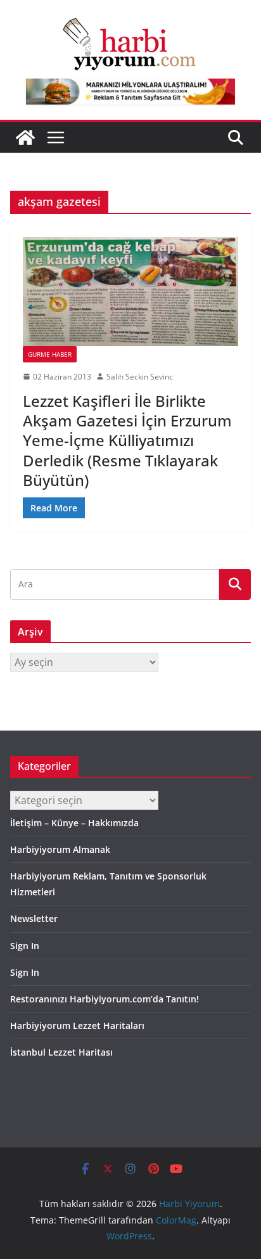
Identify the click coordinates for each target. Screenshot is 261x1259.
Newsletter (34, 918)
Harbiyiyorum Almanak (60, 849)
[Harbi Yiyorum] (25, 137)
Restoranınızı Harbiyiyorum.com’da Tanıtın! (104, 999)
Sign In (24, 946)
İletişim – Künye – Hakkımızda (74, 823)
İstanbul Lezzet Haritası (61, 1052)
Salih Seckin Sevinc (139, 376)
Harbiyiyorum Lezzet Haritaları (77, 1025)
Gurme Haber (50, 354)
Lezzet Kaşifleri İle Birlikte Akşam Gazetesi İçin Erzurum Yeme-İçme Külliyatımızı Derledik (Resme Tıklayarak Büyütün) (127, 440)
